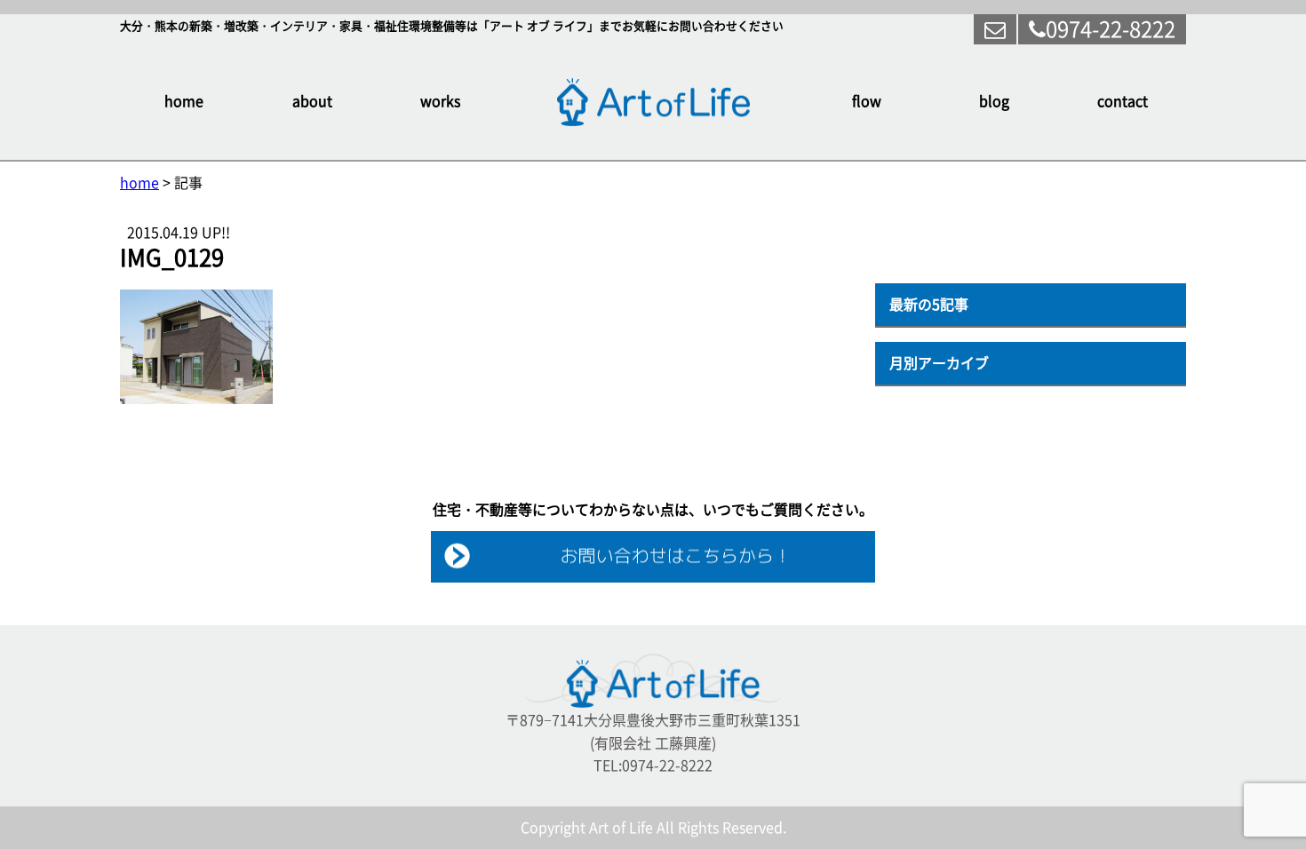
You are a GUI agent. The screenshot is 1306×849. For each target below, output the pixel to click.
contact (1122, 101)
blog (994, 101)
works (440, 101)
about (312, 101)
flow (866, 101)
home (183, 101)
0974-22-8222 (1110, 29)
